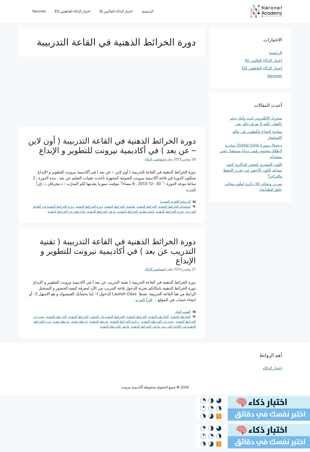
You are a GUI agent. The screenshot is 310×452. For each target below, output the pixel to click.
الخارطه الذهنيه (158, 317)
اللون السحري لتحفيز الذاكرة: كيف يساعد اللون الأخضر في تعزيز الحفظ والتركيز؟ (252, 170)
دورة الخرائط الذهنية (89, 206)
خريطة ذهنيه (61, 321)
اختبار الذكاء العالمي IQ (116, 11)
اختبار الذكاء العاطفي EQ (72, 11)
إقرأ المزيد (143, 299)
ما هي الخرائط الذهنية (101, 211)
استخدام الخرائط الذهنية (175, 206)
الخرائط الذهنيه (79, 317)
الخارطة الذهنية (180, 317)
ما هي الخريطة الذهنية (114, 326)
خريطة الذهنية (99, 321)
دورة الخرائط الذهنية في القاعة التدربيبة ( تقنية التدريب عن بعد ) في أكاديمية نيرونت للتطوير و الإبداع (118, 251)
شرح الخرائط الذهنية (170, 211)
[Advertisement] (112, 93)
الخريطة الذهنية (56, 317)
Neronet (39, 11)
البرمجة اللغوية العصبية (175, 201)
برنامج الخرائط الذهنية (125, 321)
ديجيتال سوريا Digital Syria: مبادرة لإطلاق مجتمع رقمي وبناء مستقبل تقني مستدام (250, 151)
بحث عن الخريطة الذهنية (157, 321)
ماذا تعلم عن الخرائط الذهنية (66, 211)
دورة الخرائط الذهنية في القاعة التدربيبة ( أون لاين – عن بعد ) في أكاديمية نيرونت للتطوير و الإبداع (112, 145)
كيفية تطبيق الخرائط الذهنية (136, 211)
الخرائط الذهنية (147, 206)
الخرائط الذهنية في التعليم (107, 317)
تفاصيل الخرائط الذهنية (120, 206)
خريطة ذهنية (79, 321)
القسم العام (183, 312)
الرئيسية (147, 11)
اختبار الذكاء (272, 368)
